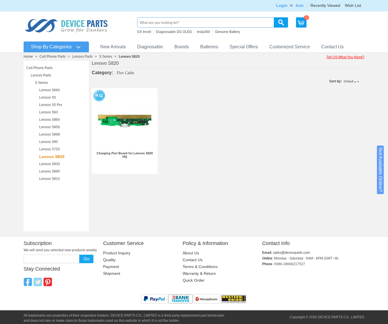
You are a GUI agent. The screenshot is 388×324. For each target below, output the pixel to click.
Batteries (209, 46)
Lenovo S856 (49, 127)
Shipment (111, 273)
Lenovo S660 (49, 90)
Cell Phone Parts (52, 57)
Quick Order (194, 280)
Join (299, 5)
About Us (191, 253)
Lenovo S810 (49, 179)
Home (28, 57)
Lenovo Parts (82, 57)
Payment (111, 266)
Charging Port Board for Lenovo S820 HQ (125, 154)
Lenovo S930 (49, 164)
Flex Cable (125, 73)
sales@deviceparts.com (291, 253)
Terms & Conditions (200, 266)
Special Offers (244, 46)
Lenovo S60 (48, 112)
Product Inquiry (116, 253)
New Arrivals (113, 46)
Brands (181, 46)
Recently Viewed (325, 5)
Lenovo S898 (49, 134)
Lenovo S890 (49, 171)
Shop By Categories (51, 46)
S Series (105, 57)
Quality (109, 259)
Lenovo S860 (49, 120)
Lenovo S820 (51, 156)
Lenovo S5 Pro (50, 105)
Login (281, 5)
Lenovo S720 (49, 149)
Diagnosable (150, 46)
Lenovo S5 (47, 97)
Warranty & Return (199, 273)
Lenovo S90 (48, 142)
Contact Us (332, 46)
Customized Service (289, 46)
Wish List (353, 5)
